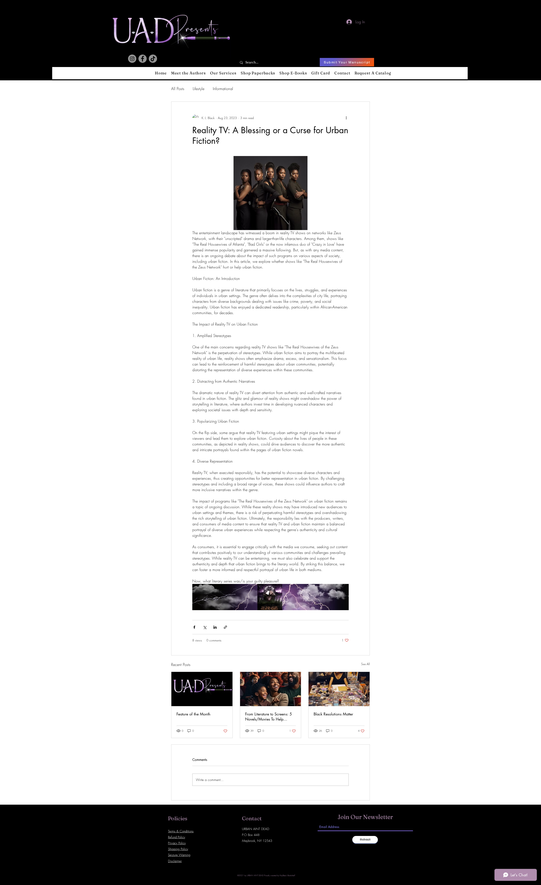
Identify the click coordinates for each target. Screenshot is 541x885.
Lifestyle (198, 88)
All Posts (177, 88)
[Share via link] (225, 627)
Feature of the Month (193, 713)
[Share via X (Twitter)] (205, 627)
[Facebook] (142, 59)
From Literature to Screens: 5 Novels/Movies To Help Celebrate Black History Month (270, 716)
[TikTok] (153, 59)
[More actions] (346, 117)
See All (365, 664)
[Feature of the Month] (201, 689)
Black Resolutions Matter (333, 713)
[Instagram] (132, 59)
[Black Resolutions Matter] (339, 689)
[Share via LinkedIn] (215, 627)
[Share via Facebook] (194, 627)
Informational (223, 88)
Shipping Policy (178, 849)
